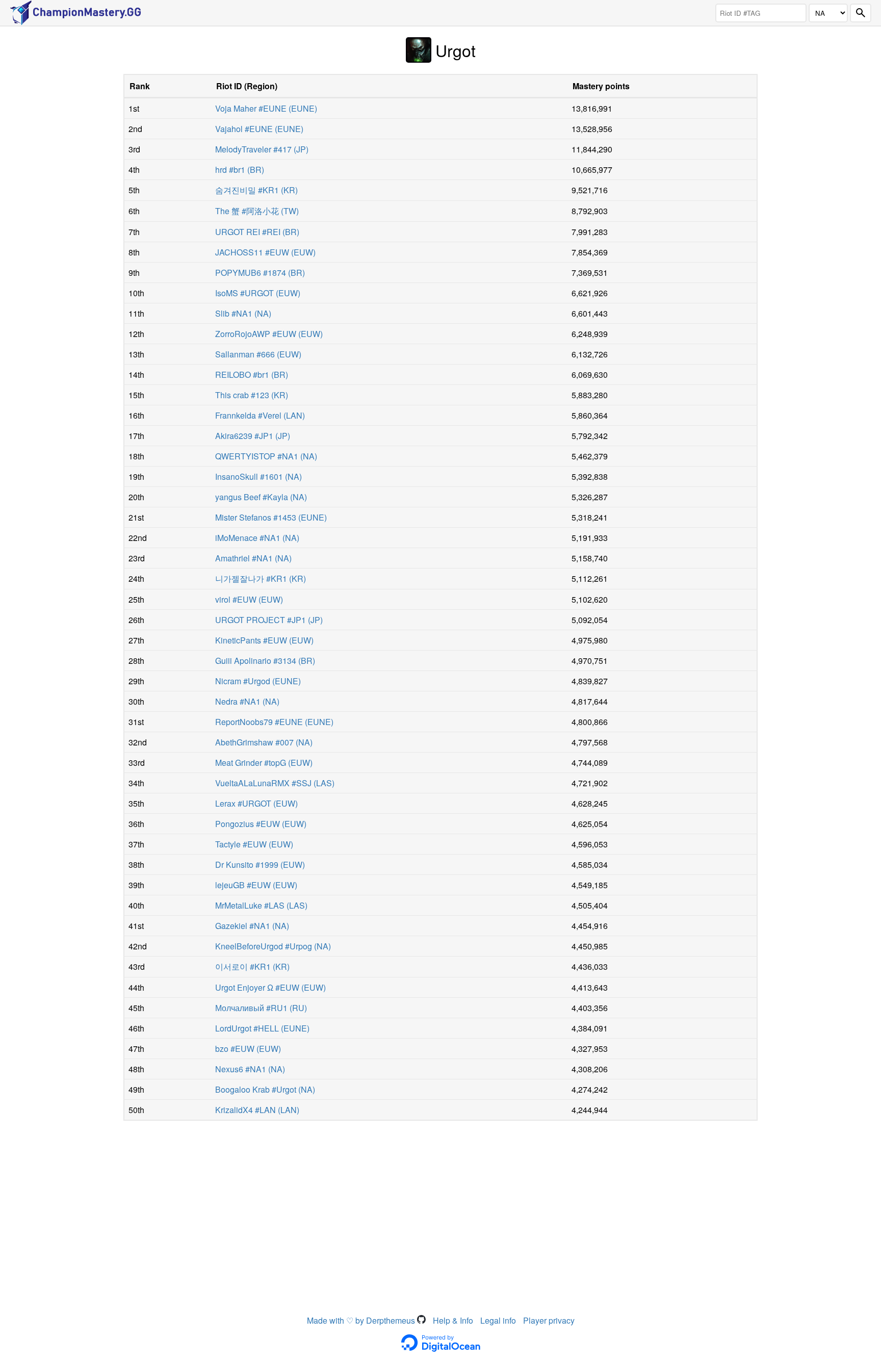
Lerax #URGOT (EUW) (256, 803)
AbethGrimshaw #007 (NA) (264, 742)
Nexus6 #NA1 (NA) (250, 1069)
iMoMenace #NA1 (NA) (257, 538)
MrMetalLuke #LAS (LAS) (261, 905)
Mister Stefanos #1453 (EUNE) (271, 517)
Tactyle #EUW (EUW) (254, 844)
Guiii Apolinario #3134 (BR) (265, 660)
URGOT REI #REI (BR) (257, 232)
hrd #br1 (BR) (239, 169)
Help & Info (453, 1320)
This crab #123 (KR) (251, 395)
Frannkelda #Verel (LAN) (260, 415)
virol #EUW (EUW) (249, 599)
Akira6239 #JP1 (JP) (252, 436)
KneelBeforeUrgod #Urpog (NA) (273, 946)
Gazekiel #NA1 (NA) (252, 926)
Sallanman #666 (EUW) (258, 354)
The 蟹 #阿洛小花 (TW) (257, 211)
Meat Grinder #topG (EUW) (264, 762)
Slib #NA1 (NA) (243, 313)
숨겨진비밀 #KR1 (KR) (256, 190)
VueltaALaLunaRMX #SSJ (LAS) (274, 783)
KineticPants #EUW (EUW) (264, 640)
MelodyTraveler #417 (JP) (261, 149)
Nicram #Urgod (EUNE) (258, 681)
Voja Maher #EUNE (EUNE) (266, 108)
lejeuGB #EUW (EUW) (256, 885)
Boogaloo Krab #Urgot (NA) (265, 1089)
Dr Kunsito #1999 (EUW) (260, 864)
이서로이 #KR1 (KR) (252, 966)
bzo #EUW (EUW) (248, 1048)
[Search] (860, 13)
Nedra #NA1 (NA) (247, 701)
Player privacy (549, 1320)
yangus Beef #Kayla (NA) (261, 497)
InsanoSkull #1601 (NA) (258, 476)
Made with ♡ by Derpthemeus (362, 1320)
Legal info (498, 1320)
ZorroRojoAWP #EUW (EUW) (269, 334)
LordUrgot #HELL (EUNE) (262, 1028)
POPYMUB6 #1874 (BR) (260, 272)
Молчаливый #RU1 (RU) (261, 1008)
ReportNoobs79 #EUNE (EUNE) (274, 722)
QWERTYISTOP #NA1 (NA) (266, 456)
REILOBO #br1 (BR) (251, 374)
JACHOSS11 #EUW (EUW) (265, 252)
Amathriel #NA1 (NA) (253, 558)
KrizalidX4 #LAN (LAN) (257, 1110)
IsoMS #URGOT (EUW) (257, 293)
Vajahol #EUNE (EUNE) (259, 129)
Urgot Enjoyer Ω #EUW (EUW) (270, 987)
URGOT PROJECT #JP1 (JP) (269, 620)
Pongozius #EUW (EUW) (260, 824)
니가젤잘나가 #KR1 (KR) (260, 578)
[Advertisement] (440, 1202)
